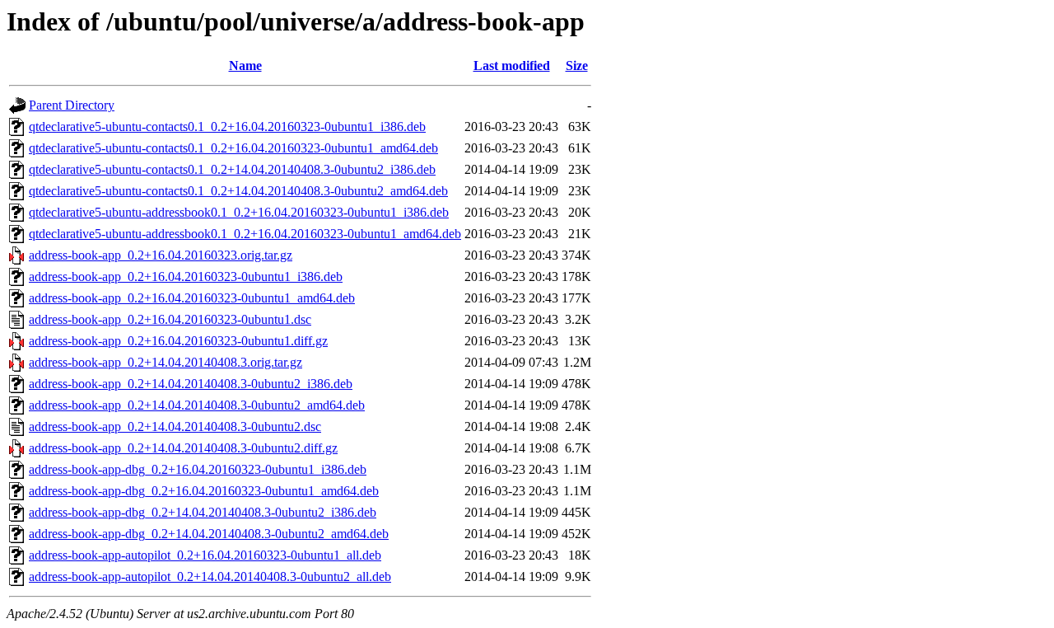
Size (577, 66)
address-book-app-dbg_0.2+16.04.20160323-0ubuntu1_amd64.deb (204, 491)
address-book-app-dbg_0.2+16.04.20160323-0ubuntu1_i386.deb (197, 469)
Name (245, 66)
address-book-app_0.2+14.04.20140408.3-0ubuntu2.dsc (175, 426)
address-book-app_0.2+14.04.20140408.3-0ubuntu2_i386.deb (190, 384)
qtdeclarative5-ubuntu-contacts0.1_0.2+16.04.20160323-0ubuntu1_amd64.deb (233, 148)
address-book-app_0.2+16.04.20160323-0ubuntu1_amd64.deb (192, 298)
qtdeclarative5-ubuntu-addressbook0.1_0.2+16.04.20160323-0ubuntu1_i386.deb (239, 212)
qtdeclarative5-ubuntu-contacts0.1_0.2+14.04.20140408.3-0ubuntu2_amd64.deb (238, 191)
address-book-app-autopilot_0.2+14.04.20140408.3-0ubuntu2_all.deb (210, 576)
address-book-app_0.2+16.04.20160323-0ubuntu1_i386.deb (186, 276)
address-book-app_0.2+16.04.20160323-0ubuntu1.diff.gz (178, 341)
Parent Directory (71, 105)
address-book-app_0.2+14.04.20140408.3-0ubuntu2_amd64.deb (197, 405)
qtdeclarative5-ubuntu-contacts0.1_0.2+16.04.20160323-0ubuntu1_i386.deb (227, 127)
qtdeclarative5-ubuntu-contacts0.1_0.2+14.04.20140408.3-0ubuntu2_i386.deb (232, 169)
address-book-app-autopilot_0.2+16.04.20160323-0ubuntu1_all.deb (205, 555)
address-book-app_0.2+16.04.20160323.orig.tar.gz (160, 255)
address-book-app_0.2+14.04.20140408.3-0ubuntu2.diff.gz (183, 448)
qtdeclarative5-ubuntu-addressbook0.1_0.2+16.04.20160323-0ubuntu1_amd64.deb (245, 234)
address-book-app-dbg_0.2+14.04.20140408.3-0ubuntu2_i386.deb (202, 512)
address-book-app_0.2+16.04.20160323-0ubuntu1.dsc (170, 319)
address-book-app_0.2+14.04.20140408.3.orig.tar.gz (165, 362)
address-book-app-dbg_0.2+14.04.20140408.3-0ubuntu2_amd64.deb (209, 534)
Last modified (511, 66)
